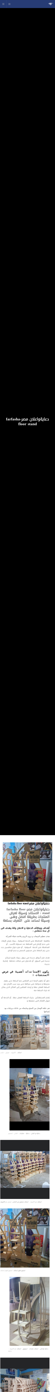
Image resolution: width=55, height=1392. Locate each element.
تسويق (25, 1348)
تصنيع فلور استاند (19, 1270)
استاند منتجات (33, 1348)
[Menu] (10, 4)
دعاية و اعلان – (35, 1133)
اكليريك (2, 1202)
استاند (19, 1052)
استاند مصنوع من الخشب (20, 1202)
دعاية (28, 1133)
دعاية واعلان (44, 1348)
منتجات (21, 1133)
